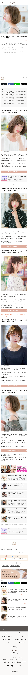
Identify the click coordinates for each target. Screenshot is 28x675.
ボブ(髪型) (6, 565)
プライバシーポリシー (19, 659)
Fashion (7, 633)
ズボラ (19, 563)
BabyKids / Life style (21, 639)
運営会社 (24, 661)
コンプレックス (12, 563)
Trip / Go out (7, 639)
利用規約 (5, 659)
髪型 (13, 565)
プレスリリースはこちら (7, 657)
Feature (7, 643)
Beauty (21, 633)
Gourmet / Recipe (7, 636)
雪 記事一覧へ (22, 552)
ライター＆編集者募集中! (18, 662)
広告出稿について (22, 657)
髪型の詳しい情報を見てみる (13, 171)
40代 (18, 565)
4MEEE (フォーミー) (8, 662)
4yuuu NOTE (21, 643)
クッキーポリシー (5, 661)
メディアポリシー (11, 659)
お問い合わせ (15, 657)
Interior (21, 636)
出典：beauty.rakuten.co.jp (22, 34)
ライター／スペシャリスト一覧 (15, 661)
